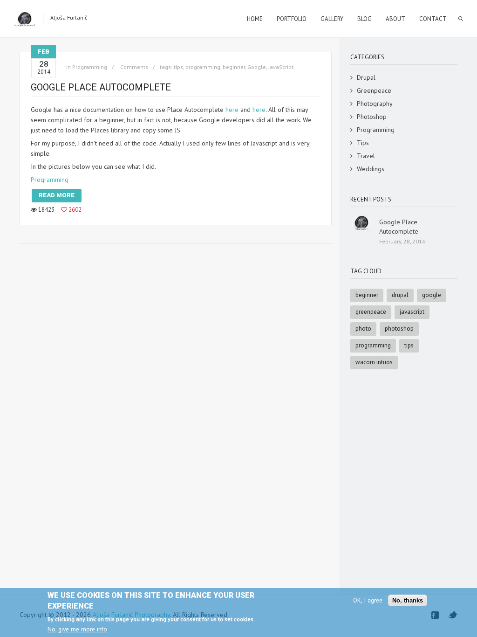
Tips (363, 142)
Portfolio (292, 19)
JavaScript (280, 66)
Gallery (331, 19)
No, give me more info (77, 629)
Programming (49, 179)
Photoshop (372, 116)
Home (255, 19)
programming (202, 66)
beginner (234, 66)
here (231, 109)
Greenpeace (374, 90)
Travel (366, 156)
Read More (57, 195)
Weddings (370, 169)
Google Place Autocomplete (101, 87)
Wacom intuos (374, 362)
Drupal (366, 77)
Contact (433, 19)
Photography (375, 103)
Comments (133, 66)
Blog (364, 19)
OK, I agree (367, 600)
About (395, 19)
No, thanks (407, 600)
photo (363, 328)
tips (178, 66)
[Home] (25, 19)
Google (256, 66)
